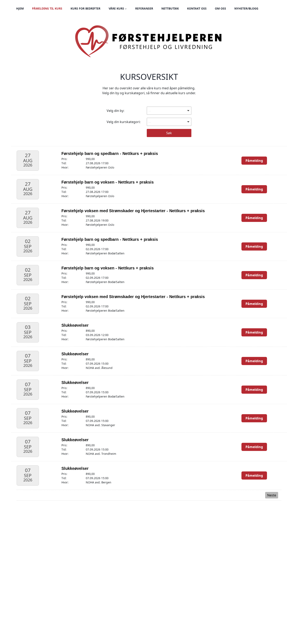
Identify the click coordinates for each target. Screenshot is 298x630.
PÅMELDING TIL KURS (47, 8)
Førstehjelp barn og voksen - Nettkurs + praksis (107, 182)
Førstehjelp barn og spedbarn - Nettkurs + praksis (109, 153)
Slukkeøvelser (75, 325)
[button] (169, 111)
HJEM (20, 8)
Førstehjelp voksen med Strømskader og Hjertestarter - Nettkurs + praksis (133, 211)
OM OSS (220, 8)
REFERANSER (144, 8)
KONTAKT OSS (197, 8)
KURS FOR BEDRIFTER (85, 8)
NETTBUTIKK (170, 8)
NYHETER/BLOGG (246, 8)
